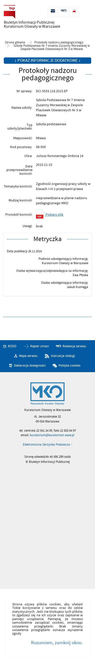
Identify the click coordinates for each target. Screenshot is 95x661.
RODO (12, 346)
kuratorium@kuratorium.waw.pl (52, 435)
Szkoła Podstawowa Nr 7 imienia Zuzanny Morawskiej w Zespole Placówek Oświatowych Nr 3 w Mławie (51, 47)
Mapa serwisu (28, 356)
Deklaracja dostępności (30, 365)
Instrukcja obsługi (63, 356)
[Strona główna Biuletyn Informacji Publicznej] (47, 393)
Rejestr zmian (39, 346)
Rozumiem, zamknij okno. (57, 643)
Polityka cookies (69, 365)
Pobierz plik (54, 214)
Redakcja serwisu (74, 346)
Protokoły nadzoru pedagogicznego (58, 42)
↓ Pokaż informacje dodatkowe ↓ (47, 60)
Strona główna (15, 42)
